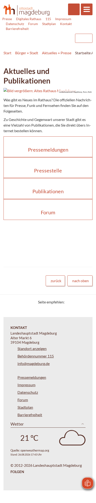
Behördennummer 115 (35, 356)
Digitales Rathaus (28, 19)
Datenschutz (15, 24)
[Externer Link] (33, 36)
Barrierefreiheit (17, 29)
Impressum (63, 19)
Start (7, 53)
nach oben (80, 280)
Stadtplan (49, 24)
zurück (56, 280)
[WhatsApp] (87, 302)
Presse (7, 19)
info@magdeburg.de (33, 363)
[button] (48, 91)
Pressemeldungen (31, 377)
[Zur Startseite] (26, 10)
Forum (33, 24)
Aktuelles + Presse (56, 53)
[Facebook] (75, 302)
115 (48, 19)
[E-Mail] (81, 302)
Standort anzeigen (32, 348)
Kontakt (66, 24)
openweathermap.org (35, 450)
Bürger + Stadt (26, 53)
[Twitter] (69, 302)
